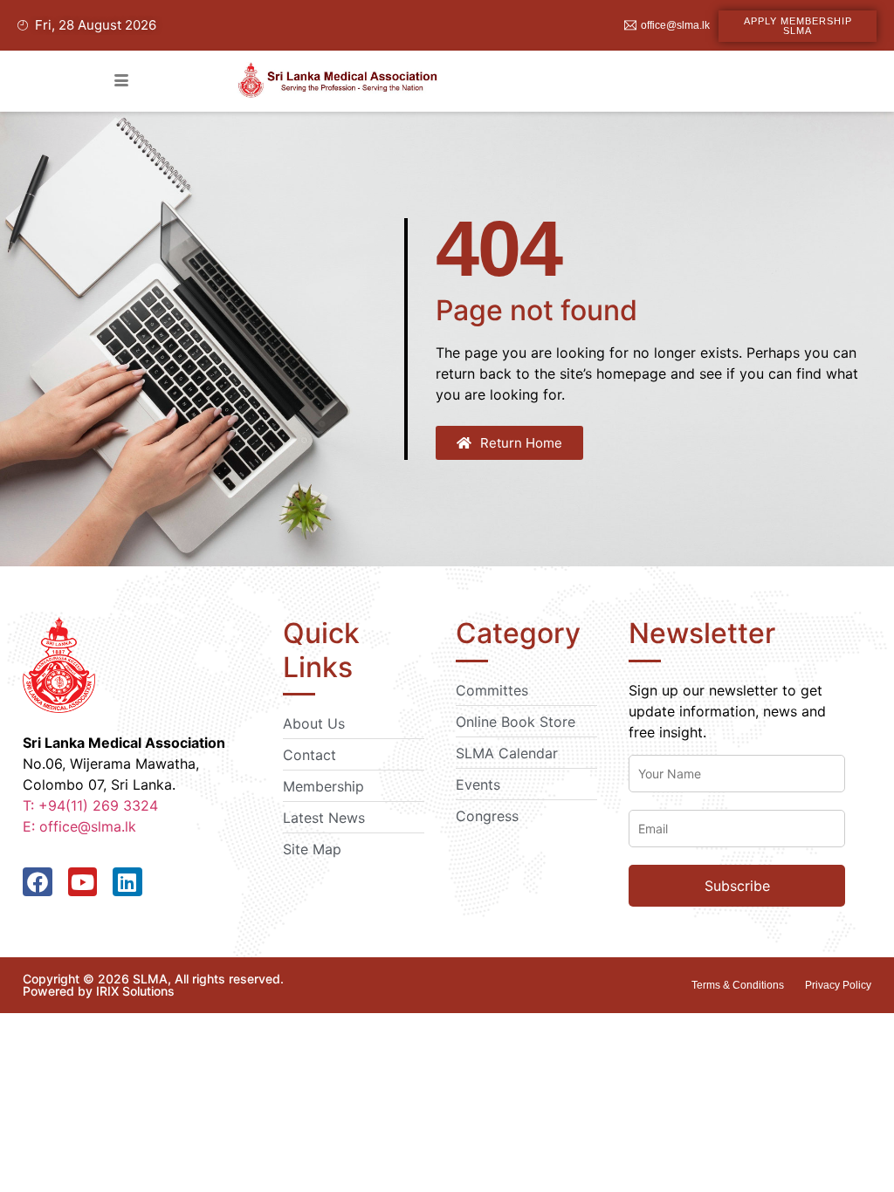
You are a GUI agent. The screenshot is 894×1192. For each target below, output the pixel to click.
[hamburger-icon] (121, 81)
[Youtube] (83, 882)
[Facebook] (37, 882)
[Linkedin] (127, 882)
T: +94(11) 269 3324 (90, 805)
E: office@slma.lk (79, 826)
